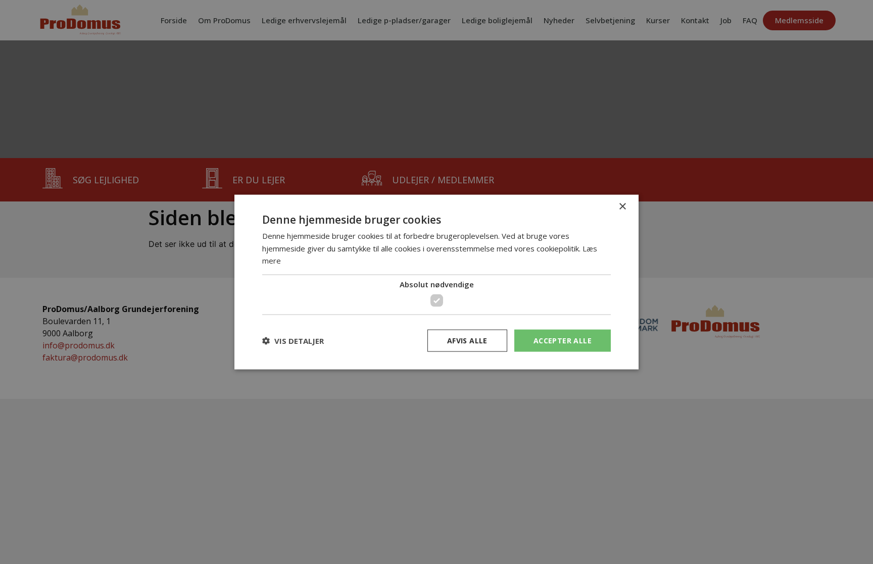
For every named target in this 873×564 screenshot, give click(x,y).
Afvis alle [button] (467, 340)
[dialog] (436, 282)
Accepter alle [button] (563, 340)
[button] (293, 340)
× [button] (622, 206)
